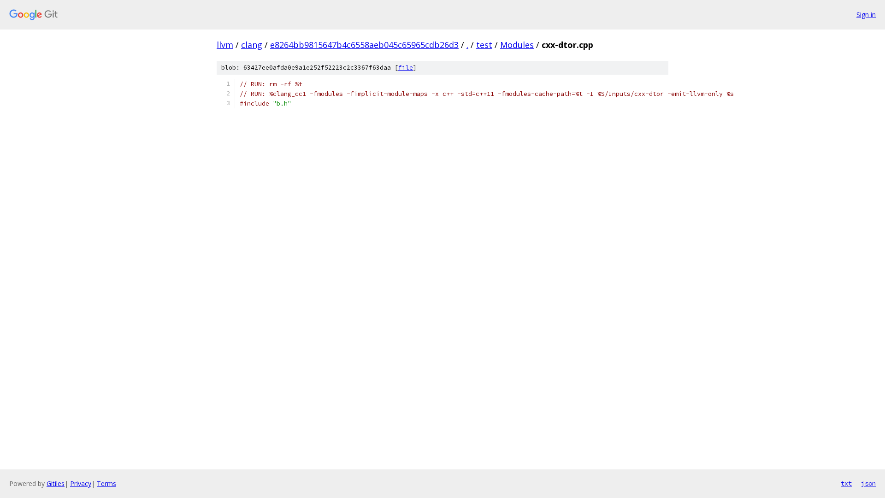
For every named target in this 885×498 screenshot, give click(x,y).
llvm (225, 44)
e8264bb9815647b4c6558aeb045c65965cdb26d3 (364, 44)
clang (251, 44)
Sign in (866, 14)
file (405, 67)
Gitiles (56, 483)
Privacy (80, 483)
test (484, 44)
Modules (517, 44)
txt (846, 483)
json (868, 483)
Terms (106, 483)
